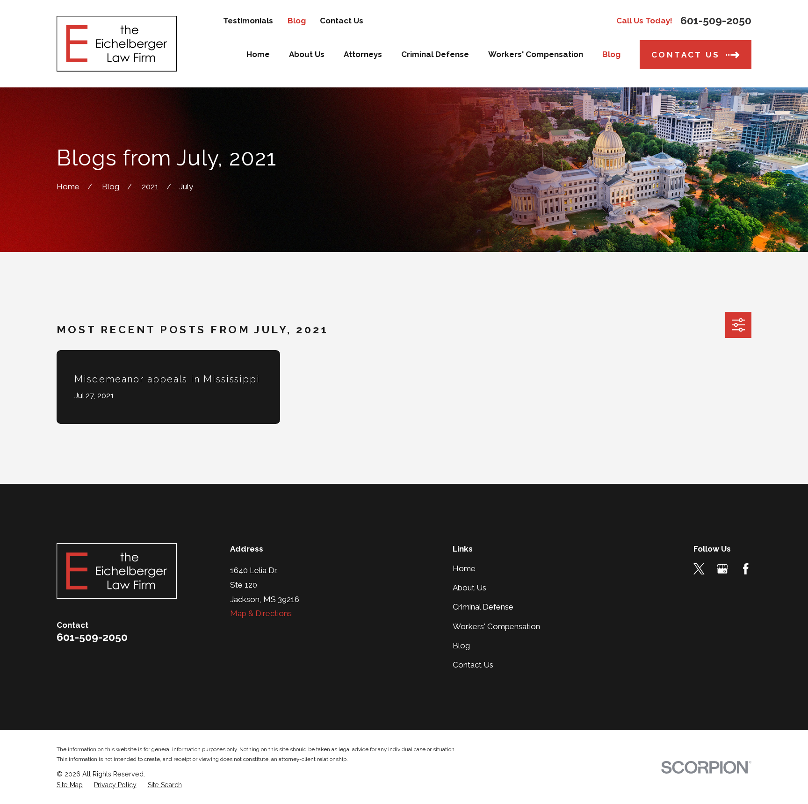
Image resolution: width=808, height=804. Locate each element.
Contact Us (341, 20)
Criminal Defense (483, 606)
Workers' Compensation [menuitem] (535, 54)
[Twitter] (699, 568)
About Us (469, 587)
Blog (297, 20)
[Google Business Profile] (722, 568)
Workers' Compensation (496, 626)
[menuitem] (70, 785)
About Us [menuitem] (307, 54)
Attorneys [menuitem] (363, 54)
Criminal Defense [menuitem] (435, 54)
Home (464, 568)
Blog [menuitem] (611, 54)
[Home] (117, 43)
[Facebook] (745, 568)
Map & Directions (261, 613)
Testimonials (248, 20)
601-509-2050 (715, 20)
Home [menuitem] (258, 54)
